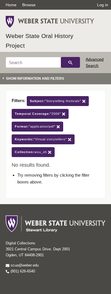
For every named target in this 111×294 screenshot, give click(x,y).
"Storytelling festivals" (56, 101)
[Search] (70, 62)
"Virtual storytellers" (41, 139)
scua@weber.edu (24, 265)
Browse (29, 5)
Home (11, 5)
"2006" (38, 113)
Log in (102, 5)
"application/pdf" (36, 126)
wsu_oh (31, 152)
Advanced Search (95, 62)
